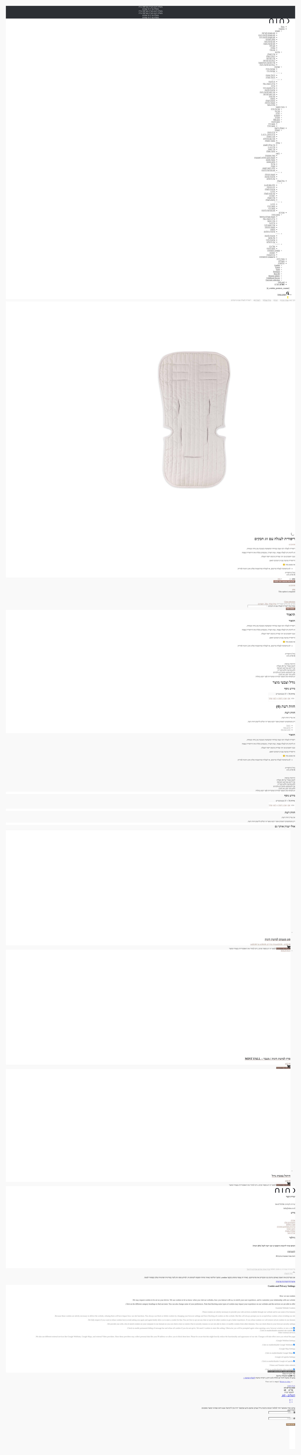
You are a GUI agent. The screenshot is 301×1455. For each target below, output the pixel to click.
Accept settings (273, 1372)
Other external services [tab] (286, 1333)
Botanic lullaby (274, 276)
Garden (277, 265)
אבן (289, 698)
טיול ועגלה (272, 604)
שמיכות (277, 67)
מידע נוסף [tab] (286, 728)
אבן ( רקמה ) (282, 698)
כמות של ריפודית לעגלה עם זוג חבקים (281, 606)
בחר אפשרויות (281, 949)
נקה (279, 579)
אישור (293, 1281)
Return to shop (285, 1382)
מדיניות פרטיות (281, 1281)
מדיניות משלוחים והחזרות (286, 1227)
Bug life (277, 274)
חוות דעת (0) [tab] (285, 730)
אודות (293, 1220)
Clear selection (289, 602)
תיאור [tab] (288, 726)
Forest (277, 267)
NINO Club (290, 1225)
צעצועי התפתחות (273, 250)
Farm (278, 269)
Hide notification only (287, 1372)
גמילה (278, 143)
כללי (266, 604)
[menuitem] (148, 27)
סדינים (277, 52)
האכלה (277, 130)
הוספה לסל (290, 609)
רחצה (278, 153)
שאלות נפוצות (290, 1231)
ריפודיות (261, 604)
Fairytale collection (273, 280)
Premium (276, 272)
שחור (270, 698)
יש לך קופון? (291, 1385)
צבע (293, 579)
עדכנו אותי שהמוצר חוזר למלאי (284, 581)
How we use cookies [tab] (287, 1296)
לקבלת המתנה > (249, 1378)
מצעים (277, 31)
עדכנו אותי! (290, 1424)
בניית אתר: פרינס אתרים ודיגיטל (258, 1269)
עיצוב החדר (275, 215)
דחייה (289, 1281)
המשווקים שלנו (289, 1222)
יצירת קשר (291, 1233)
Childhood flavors (273, 278)
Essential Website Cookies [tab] (285, 1308)
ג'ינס (274, 698)
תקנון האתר (291, 1229)
